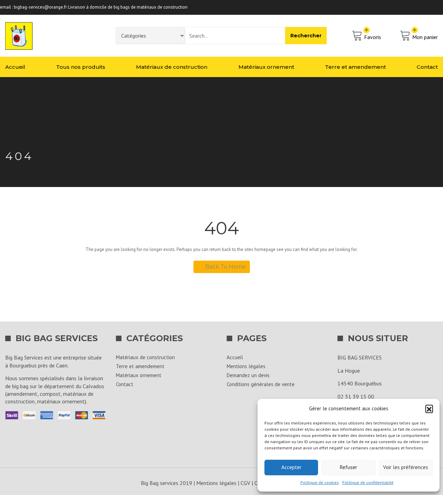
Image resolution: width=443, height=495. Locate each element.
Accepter (291, 467)
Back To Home (225, 266)
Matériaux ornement (266, 67)
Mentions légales (246, 366)
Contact (427, 67)
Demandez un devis (248, 375)
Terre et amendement (355, 67)
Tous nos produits (80, 67)
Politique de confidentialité (368, 482)
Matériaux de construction (171, 67)
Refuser (348, 467)
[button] (429, 408)
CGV (245, 482)
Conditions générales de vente (261, 384)
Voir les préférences (405, 467)
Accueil (15, 67)
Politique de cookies (319, 482)
